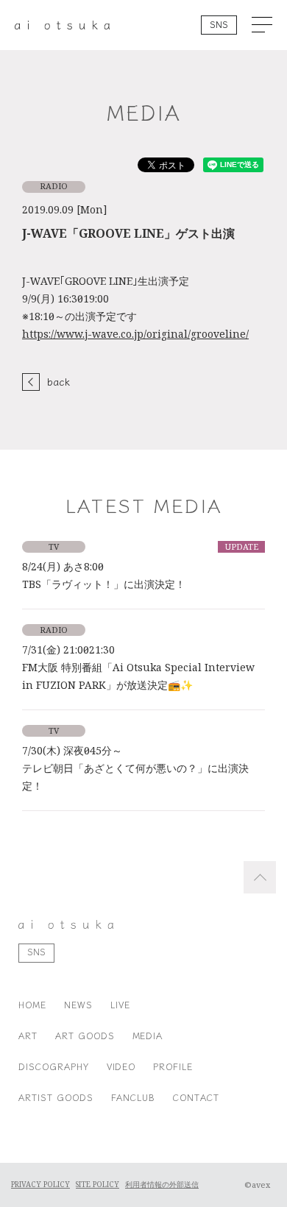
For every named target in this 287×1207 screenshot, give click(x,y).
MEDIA (147, 1035)
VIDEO (121, 1066)
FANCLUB (133, 1097)
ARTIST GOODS (55, 1097)
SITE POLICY (97, 1185)
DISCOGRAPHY (53, 1066)
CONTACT (196, 1097)
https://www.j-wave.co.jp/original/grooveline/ (135, 334)
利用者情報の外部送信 (162, 1185)
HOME (32, 1004)
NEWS (78, 1004)
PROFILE (173, 1066)
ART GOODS (85, 1035)
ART (28, 1035)
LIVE (120, 1004)
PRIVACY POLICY (40, 1185)
